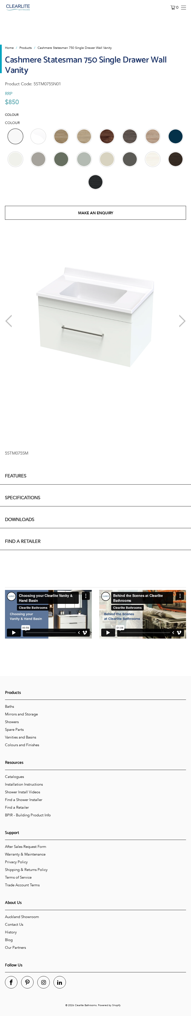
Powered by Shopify (109, 1005)
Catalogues (14, 776)
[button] (15, 136)
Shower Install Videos (22, 792)
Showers (12, 721)
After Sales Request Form (25, 846)
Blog (9, 939)
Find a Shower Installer (23, 799)
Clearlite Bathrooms (85, 1005)
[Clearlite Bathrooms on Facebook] (11, 982)
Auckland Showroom (22, 916)
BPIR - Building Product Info (28, 815)
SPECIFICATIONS (22, 498)
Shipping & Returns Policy (26, 869)
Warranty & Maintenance (25, 854)
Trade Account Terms (22, 885)
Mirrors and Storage (21, 714)
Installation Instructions (24, 784)
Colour (12, 115)
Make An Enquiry (95, 213)
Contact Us (14, 924)
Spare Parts (14, 729)
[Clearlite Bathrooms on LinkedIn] (59, 982)
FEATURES (15, 476)
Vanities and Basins (20, 737)
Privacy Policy (16, 862)
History (11, 932)
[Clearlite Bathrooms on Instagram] (43, 982)
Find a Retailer (17, 807)
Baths (9, 706)
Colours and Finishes (22, 744)
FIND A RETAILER (23, 541)
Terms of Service (18, 877)
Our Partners (15, 947)
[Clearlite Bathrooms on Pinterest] (27, 982)
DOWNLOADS (19, 520)
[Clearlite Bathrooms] (18, 7)
